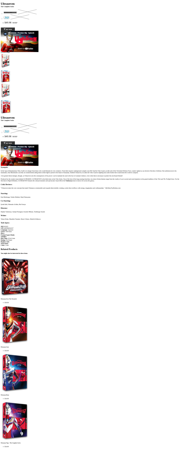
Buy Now (9, 29)
